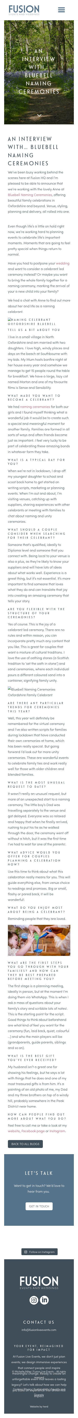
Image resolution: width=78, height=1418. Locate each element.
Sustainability (41, 1389)
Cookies (17, 1389)
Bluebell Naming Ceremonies (30, 194)
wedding (62, 263)
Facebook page (33, 1130)
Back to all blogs (25, 1144)
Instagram (57, 1130)
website (14, 1130)
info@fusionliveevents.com (39, 1330)
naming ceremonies (35, 406)
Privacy (28, 1389)
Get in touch (39, 1206)
